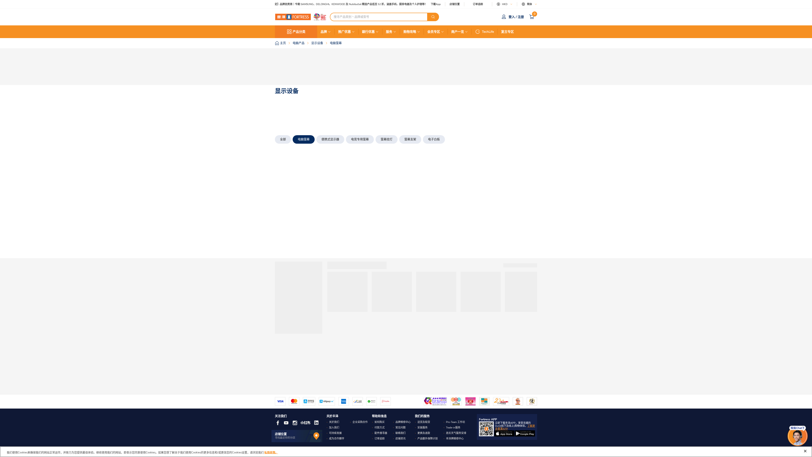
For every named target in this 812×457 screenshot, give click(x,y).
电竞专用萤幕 (360, 139)
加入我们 (334, 427)
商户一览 (457, 32)
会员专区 (433, 32)
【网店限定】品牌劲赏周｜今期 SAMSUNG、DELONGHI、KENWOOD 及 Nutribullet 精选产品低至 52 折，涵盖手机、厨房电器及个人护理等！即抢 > (343, 4)
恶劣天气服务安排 (456, 433)
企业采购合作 (360, 422)
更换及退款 (423, 433)
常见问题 (400, 427)
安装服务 (422, 427)
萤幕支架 (410, 139)
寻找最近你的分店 (285, 437)
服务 (389, 32)
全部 (283, 139)
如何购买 (379, 422)
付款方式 (379, 427)
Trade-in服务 (453, 427)
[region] (406, 451)
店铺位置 (455, 4)
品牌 (324, 32)
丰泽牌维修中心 (455, 438)
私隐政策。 (271, 452)
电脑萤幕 (304, 139)
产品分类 (299, 32)
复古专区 (507, 32)
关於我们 (334, 422)
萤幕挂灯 (386, 139)
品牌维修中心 (403, 422)
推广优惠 (344, 32)
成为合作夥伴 (336, 438)
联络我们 (400, 433)
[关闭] (805, 451)
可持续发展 (335, 433)
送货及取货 (423, 422)
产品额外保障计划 (427, 438)
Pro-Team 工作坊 (455, 422)
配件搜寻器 (380, 433)
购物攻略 (409, 32)
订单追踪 (478, 4)
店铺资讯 (400, 438)
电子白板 (434, 139)
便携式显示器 (330, 139)
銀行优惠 (368, 32)
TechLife (488, 32)
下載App (436, 4)
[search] (433, 17)
